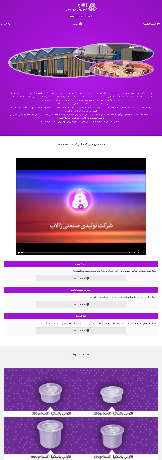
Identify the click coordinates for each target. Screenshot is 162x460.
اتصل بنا (7, 25)
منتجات (75, 25)
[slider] (74, 254)
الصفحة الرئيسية (147, 25)
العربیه (72, 16)
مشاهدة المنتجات (79, 279)
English (81, 16)
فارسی (90, 16)
